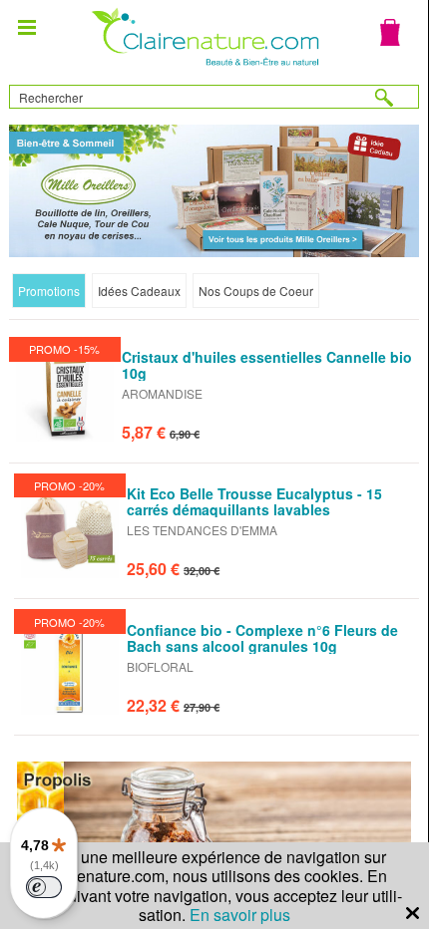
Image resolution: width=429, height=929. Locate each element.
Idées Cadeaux (139, 290)
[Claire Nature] (203, 68)
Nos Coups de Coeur (256, 290)
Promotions (49, 290)
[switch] (44, 887)
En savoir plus (240, 914)
